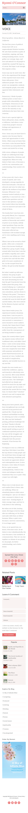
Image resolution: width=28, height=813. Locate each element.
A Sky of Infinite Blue (10, 693)
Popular (14, 642)
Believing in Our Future (6, 587)
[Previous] (3, 583)
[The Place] (5, 673)
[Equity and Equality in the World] (5, 647)
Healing (5, 709)
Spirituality (7, 725)
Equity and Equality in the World (15, 648)
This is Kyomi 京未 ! (15, 665)
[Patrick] (5, 680)
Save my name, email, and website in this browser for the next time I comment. (12, 628)
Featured (6, 701)
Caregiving (6, 697)
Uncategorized (8, 733)
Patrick (10, 680)
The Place (11, 673)
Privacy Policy (21, 796)
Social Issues (16, 33)
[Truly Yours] (20, 580)
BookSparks (15, 798)
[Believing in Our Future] (7, 580)
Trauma (6, 729)
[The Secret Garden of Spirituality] (5, 656)
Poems (5, 717)
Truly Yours (19, 586)
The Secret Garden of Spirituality (15, 657)
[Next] (24, 583)
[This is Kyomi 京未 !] (5, 666)
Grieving (6, 705)
